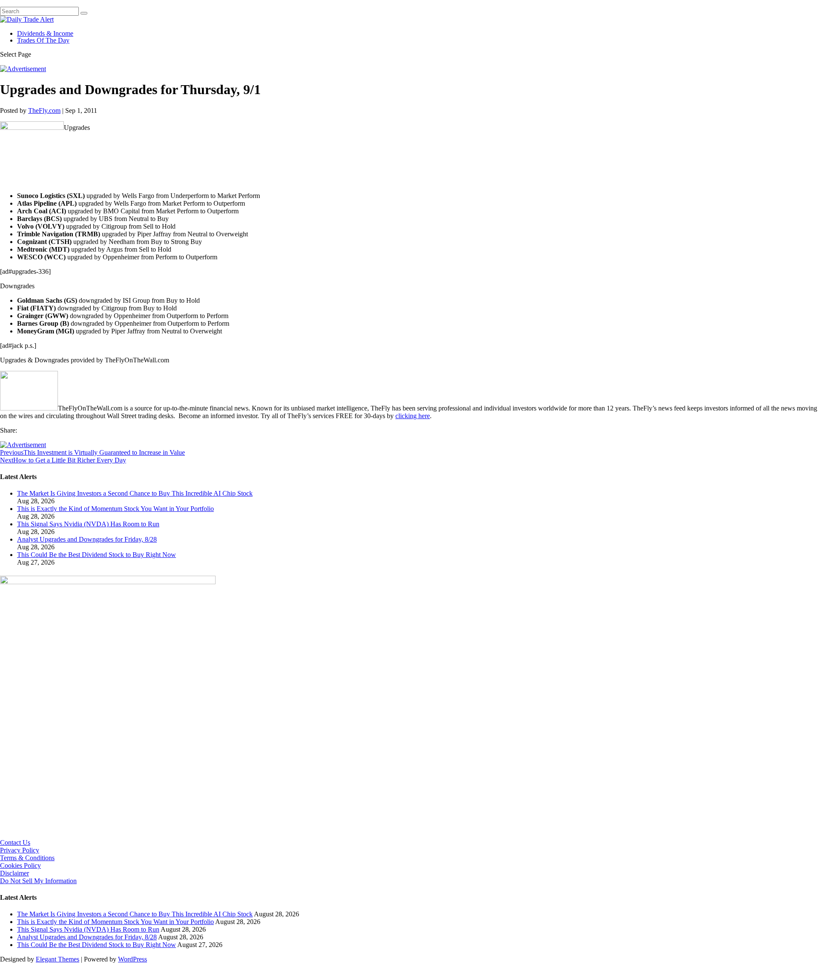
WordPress (132, 959)
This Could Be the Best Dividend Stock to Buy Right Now (96, 554)
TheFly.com (44, 110)
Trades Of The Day (43, 40)
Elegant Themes (57, 959)
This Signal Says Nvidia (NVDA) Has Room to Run (88, 524)
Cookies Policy (20, 865)
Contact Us (15, 842)
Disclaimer (14, 873)
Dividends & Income (45, 33)
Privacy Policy (19, 850)
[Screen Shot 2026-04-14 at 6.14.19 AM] (108, 581)
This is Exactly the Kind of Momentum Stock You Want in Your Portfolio (115, 508)
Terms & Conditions (27, 857)
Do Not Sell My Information (38, 880)
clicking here (412, 415)
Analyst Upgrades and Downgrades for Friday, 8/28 (87, 539)
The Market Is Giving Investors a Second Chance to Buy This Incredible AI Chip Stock (135, 493)
